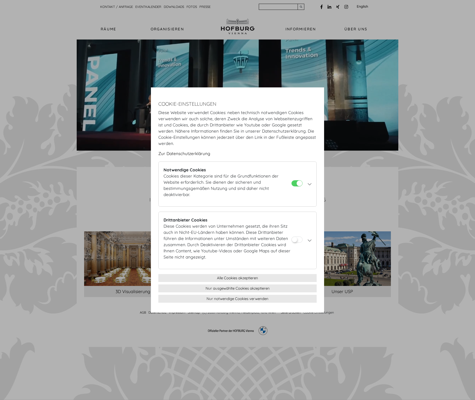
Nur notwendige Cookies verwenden (237, 298)
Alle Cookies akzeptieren (237, 278)
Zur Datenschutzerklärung (184, 153)
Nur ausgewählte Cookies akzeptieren (238, 288)
